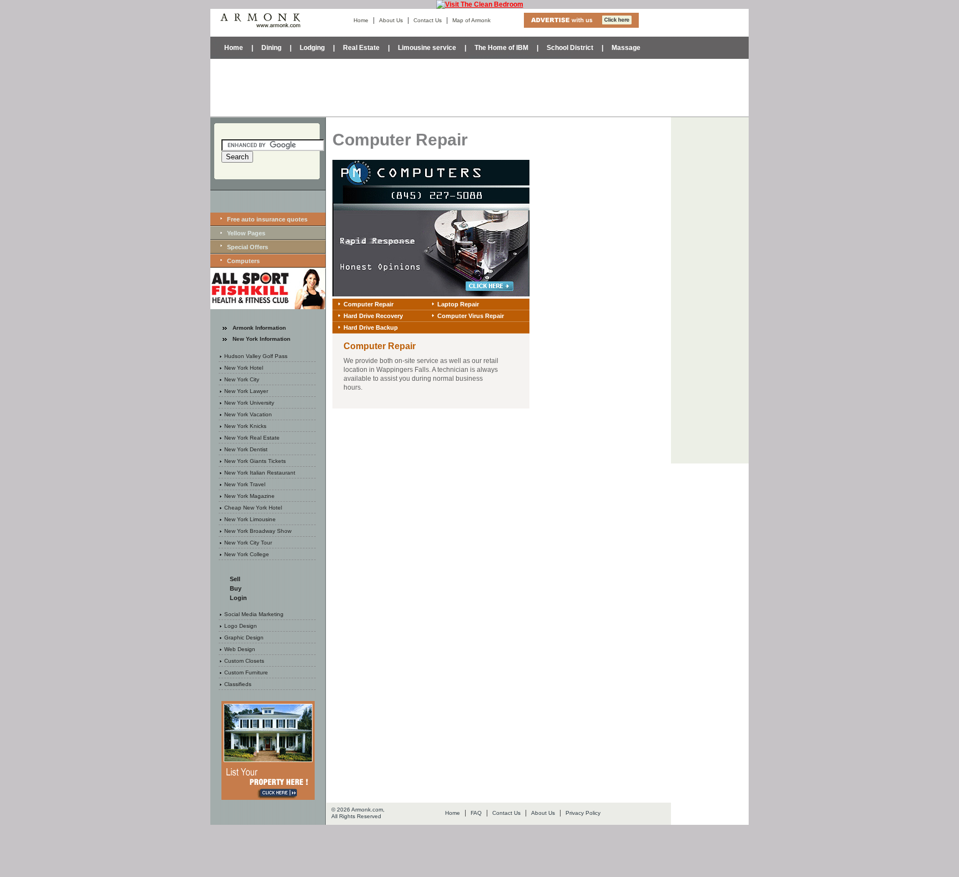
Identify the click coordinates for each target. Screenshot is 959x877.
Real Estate (361, 48)
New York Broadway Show (257, 531)
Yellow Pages (246, 233)
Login (238, 597)
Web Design (239, 649)
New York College (246, 554)
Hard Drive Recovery (373, 316)
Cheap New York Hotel (253, 508)
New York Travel (244, 484)
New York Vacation (248, 414)
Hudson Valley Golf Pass (255, 356)
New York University (249, 403)
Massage (626, 48)
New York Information (261, 339)
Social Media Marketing (254, 614)
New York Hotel (243, 368)
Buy (235, 588)
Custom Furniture (246, 672)
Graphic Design (244, 637)
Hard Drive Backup (371, 327)
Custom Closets (244, 661)
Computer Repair (368, 304)
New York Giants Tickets (255, 461)
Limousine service (427, 48)
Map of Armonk (471, 20)
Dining (271, 48)
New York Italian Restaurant (259, 473)
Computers (243, 261)
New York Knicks (245, 426)
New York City (241, 379)
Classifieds (237, 684)
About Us (391, 20)
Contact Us (427, 20)
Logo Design (240, 626)
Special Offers (247, 247)
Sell (235, 579)
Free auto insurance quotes (267, 219)
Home (361, 20)
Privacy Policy (583, 813)
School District (570, 48)
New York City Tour (248, 543)
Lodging (312, 48)
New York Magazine (249, 496)
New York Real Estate (252, 438)
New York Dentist (245, 449)
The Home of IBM (501, 48)
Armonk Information (259, 328)
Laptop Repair (458, 304)
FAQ (476, 813)
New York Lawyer (246, 391)
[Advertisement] (479, 87)
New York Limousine (250, 519)
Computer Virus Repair (470, 316)
